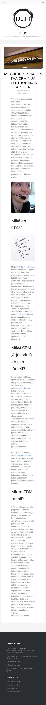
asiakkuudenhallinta (19, 388)
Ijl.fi (23, 33)
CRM (26, 418)
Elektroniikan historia (13, 681)
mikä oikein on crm (23, 267)
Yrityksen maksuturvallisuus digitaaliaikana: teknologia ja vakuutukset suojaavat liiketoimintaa (20, 650)
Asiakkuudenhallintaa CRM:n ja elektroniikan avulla (23, 80)
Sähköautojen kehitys (14, 662)
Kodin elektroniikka (13, 685)
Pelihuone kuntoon (13, 665)
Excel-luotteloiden (26, 314)
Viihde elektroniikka (13, 691)
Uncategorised (23, 93)
